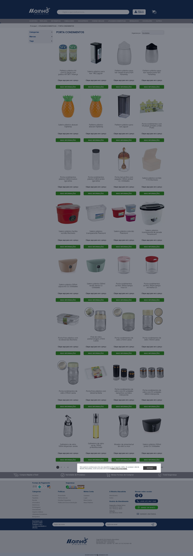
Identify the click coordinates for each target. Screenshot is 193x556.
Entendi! (150, 468)
